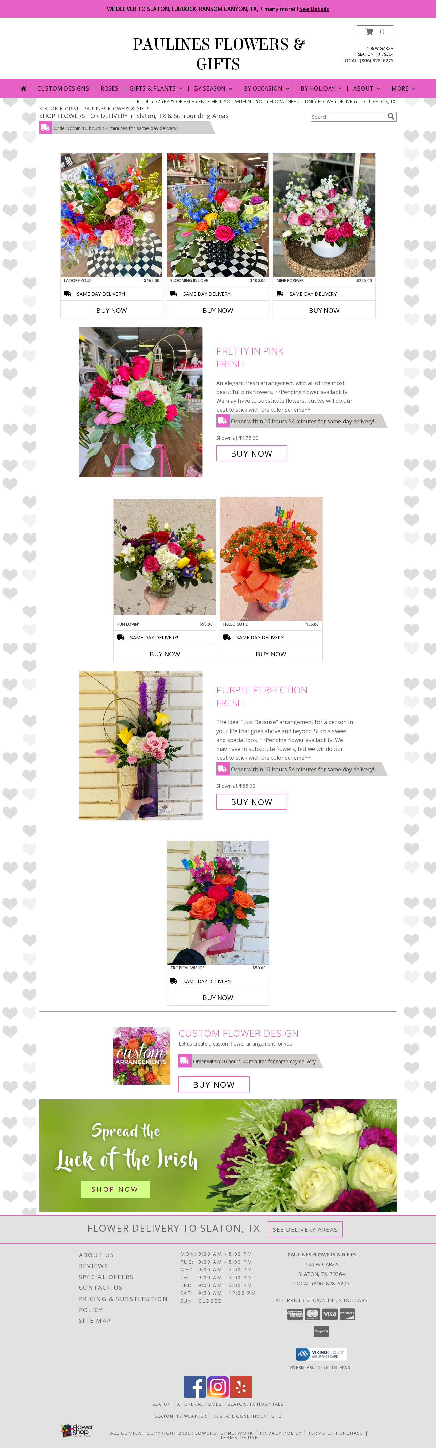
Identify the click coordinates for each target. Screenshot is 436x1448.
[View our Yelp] (241, 1396)
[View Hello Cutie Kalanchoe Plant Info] (271, 559)
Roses (109, 88)
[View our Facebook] (195, 1396)
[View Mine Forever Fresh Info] (324, 215)
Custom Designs (63, 88)
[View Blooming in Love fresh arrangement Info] (218, 215)
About (363, 88)
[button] (375, 31)
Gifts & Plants (153, 88)
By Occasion (263, 88)
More (400, 88)
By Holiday (318, 88)
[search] (391, 116)
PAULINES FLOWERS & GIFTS (218, 54)
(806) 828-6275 (376, 60)
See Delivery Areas (305, 1229)
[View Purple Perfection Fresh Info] (146, 746)
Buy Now (111, 310)
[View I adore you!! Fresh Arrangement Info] (112, 215)
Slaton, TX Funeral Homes (187, 1404)
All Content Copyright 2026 (150, 1433)
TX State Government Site (247, 1416)
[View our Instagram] (218, 1396)
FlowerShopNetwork (222, 1433)
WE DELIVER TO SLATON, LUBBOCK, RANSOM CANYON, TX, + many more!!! (218, 9)
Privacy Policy (281, 1433)
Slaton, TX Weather (180, 1416)
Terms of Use (239, 1437)
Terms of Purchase (335, 1433)
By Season (210, 88)
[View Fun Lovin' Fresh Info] (165, 559)
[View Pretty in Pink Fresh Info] (146, 402)
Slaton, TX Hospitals (256, 1404)
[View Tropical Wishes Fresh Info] (218, 903)
